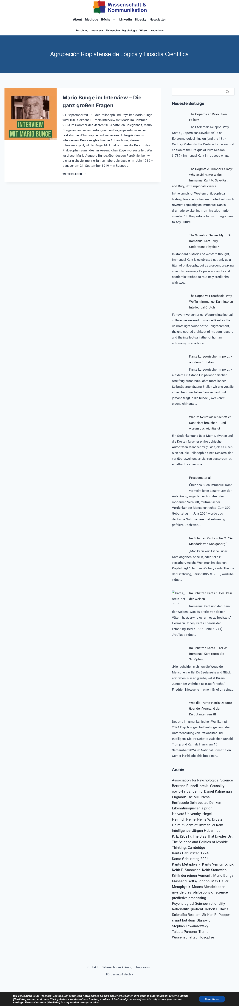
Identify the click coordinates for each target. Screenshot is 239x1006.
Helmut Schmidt (185, 825)
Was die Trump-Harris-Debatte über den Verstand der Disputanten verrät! (210, 708)
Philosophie (113, 30)
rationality (217, 904)
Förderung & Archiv (119, 974)
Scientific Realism (186, 915)
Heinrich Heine (183, 819)
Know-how (157, 30)
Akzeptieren (212, 999)
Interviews (97, 30)
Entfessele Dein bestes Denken (196, 803)
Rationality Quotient (187, 909)
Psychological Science (190, 904)
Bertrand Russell (185, 786)
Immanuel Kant (211, 825)
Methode (91, 19)
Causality (217, 786)
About (77, 19)
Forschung (82, 30)
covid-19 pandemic (187, 791)
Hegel (207, 814)
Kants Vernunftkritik (218, 864)
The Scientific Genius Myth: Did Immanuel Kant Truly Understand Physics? (210, 240)
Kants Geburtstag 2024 (190, 859)
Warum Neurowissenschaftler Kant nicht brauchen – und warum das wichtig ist (210, 422)
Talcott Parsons (184, 932)
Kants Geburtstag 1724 (190, 853)
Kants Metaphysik (186, 864)
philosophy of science (210, 892)
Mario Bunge (223, 876)
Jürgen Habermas (206, 831)
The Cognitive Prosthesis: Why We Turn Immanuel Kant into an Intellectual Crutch (211, 301)
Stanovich (204, 920)
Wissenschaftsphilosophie (193, 937)
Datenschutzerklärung (117, 967)
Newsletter (158, 19)
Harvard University (186, 814)
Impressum (144, 967)
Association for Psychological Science (202, 780)
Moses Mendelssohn (208, 887)
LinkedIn (125, 19)
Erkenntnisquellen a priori (192, 808)
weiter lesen (74, 174)
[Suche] (227, 91)
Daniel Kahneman (218, 791)
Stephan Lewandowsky (190, 926)
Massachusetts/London (191, 881)
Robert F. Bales (217, 909)
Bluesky (141, 19)
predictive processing (189, 898)
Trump (203, 932)
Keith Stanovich (214, 870)
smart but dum (183, 920)
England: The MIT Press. (191, 797)
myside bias (181, 892)
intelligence (181, 831)
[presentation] (30, 114)
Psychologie (129, 30)
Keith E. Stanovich (186, 870)
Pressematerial (200, 478)
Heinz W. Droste (209, 819)
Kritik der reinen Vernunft (192, 876)
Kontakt (92, 967)
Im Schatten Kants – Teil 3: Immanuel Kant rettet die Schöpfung (208, 653)
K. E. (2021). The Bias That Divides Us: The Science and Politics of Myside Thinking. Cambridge (202, 842)
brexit (204, 786)
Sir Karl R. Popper (216, 915)
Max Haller (219, 881)
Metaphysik (181, 887)
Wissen (143, 30)
